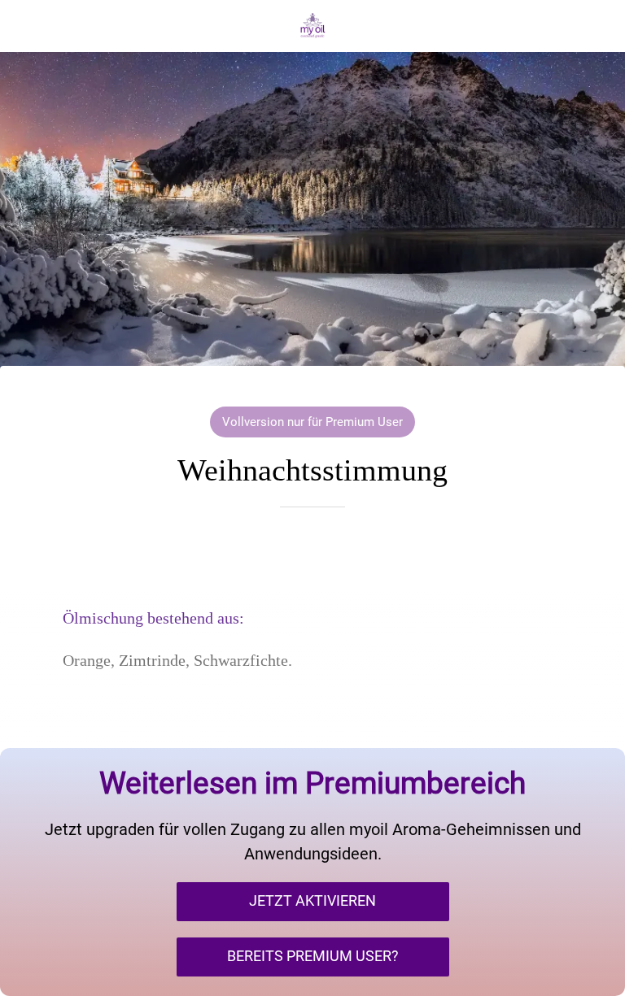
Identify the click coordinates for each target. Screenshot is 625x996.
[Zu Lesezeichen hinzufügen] (312, 556)
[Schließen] (26, 26)
